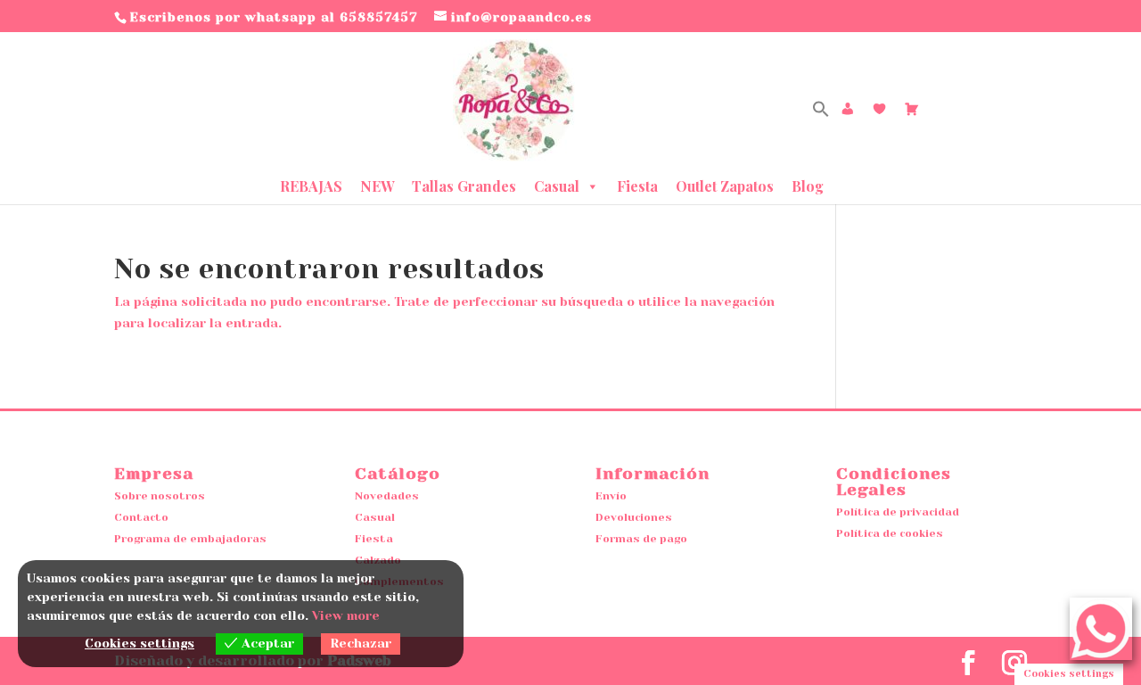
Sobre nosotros (159, 496)
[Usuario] (848, 109)
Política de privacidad (897, 512)
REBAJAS (311, 186)
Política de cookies (889, 533)
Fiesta (637, 186)
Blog (808, 186)
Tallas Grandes (464, 186)
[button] (821, 112)
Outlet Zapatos (725, 186)
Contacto (141, 517)
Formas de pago (641, 538)
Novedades (387, 496)
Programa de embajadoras (190, 538)
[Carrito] (912, 109)
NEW (377, 186)
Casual (556, 186)
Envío (611, 496)
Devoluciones (633, 517)
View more (346, 615)
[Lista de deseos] (880, 109)
